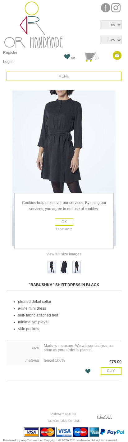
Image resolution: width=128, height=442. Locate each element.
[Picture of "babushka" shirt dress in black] (52, 267)
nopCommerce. (32, 440)
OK (64, 222)
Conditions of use (64, 420)
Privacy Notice (64, 414)
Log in (8, 62)
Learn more (64, 229)
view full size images (64, 254)
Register (10, 53)
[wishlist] (62, 58)
